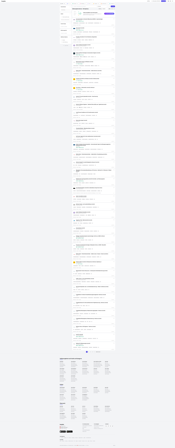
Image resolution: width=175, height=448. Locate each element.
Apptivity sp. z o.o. (66, 445)
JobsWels (83, 413)
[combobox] (105, 9)
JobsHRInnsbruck (107, 411)
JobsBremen (62, 375)
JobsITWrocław (84, 388)
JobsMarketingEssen (96, 372)
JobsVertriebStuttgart (62, 371)
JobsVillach (73, 413)
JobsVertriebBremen (62, 378)
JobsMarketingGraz (73, 410)
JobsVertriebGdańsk (96, 390)
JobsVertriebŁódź (107, 390)
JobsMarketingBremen (63, 379)
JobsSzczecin (73, 394)
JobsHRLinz (83, 411)
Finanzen (70, 437)
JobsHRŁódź (106, 392)
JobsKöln (106, 361)
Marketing (65, 437)
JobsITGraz (72, 407)
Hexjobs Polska (63, 426)
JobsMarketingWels (85, 417)
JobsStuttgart (62, 368)
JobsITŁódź (106, 388)
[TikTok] (112, 426)
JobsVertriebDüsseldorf (74, 371)
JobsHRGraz (72, 411)
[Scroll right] (114, 3)
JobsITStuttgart (62, 370)
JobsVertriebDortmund (85, 371)
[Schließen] (114, 11)
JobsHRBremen (62, 381)
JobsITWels (83, 414)
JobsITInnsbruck (107, 407)
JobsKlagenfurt (62, 413)
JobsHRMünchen (73, 366)
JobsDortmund (84, 368)
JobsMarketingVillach (74, 417)
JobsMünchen (73, 361)
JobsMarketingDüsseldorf (74, 372)
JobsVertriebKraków (73, 390)
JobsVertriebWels (84, 416)
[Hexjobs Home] (3, 1)
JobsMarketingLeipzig (108, 372)
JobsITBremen (62, 377)
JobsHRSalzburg (96, 411)
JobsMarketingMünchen (74, 365)
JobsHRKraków (73, 392)
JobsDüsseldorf (73, 368)
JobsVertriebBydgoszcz (85, 397)
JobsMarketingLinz (84, 410)
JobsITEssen (95, 370)
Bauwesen (76, 437)
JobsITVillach (73, 414)
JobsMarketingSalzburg (97, 410)
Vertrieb (62, 437)
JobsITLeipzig (107, 370)
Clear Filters (66, 45)
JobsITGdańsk (95, 388)
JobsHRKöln (106, 366)
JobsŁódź (106, 387)
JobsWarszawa (62, 387)
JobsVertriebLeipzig (107, 371)
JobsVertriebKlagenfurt (63, 416)
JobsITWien (61, 407)
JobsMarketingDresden (74, 379)
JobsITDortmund (84, 370)
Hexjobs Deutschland (64, 427)
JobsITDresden (73, 377)
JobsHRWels (84, 418)
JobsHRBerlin (61, 366)
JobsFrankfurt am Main (97, 361)
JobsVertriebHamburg (85, 364)
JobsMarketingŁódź (107, 391)
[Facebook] (108, 426)
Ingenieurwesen (81, 437)
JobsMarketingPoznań (63, 398)
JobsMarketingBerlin (62, 365)
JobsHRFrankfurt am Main (97, 366)
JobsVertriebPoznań (62, 397)
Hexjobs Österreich (64, 428)
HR (67, 437)
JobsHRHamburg (84, 366)
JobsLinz (83, 406)
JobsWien (61, 406)
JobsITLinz (83, 407)
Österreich (62, 403)
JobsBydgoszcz (84, 394)
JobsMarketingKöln (107, 365)
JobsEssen (95, 368)
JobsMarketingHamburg (85, 365)
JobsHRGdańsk (96, 392)
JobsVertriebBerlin (62, 364)
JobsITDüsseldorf (73, 370)
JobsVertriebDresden (74, 378)
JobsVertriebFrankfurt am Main (98, 364)
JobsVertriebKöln (107, 364)
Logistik (84, 437)
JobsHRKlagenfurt (62, 418)
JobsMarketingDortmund (85, 372)
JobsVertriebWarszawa (63, 390)
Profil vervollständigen (109, 13)
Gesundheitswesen (88, 437)
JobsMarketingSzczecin (74, 398)
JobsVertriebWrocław (85, 390)
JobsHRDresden (73, 381)
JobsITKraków (73, 388)
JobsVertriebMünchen (74, 364)
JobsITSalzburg (96, 407)
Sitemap (114, 445)
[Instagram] (110, 426)
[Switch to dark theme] (168, 1)
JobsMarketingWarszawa (63, 391)
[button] (163, 1)
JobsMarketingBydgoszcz (85, 398)
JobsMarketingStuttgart (63, 372)
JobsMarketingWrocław (85, 391)
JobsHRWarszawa (62, 392)
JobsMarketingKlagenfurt (63, 417)
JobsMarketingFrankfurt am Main (98, 365)
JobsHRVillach (73, 418)
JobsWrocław (84, 387)
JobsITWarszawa (62, 388)
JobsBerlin (61, 361)
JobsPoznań (62, 394)
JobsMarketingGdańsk (97, 391)
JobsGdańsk (96, 387)
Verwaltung (73, 437)
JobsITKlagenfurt (62, 414)
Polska (61, 384)
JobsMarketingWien (62, 410)
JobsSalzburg (96, 406)
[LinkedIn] (106, 426)
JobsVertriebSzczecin (74, 397)
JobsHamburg (84, 361)
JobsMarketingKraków (74, 391)
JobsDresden (73, 375)
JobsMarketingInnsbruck (108, 410)
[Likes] (167, 1)
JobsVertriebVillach (73, 416)
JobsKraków (73, 387)
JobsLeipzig (107, 368)
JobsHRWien (61, 411)
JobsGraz (72, 406)
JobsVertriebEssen (96, 371)
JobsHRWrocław (84, 392)
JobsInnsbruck (107, 406)
